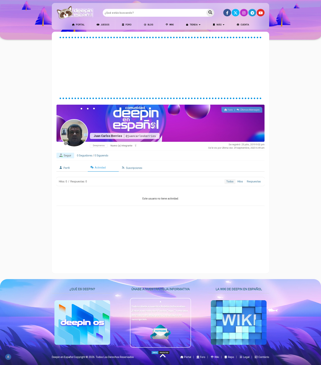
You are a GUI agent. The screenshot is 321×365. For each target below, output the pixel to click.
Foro (128, 24)
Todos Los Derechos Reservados (115, 357)
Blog (150, 24)
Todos (230, 181)
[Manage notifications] (8, 357)
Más (219, 24)
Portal (80, 24)
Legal (246, 357)
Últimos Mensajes (250, 109)
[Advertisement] (160, 68)
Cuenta (244, 24)
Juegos (104, 24)
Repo (230, 357)
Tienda (193, 24)
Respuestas (254, 181)
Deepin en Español (62, 357)
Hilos (240, 181)
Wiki (171, 24)
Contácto (263, 357)
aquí (171, 310)
